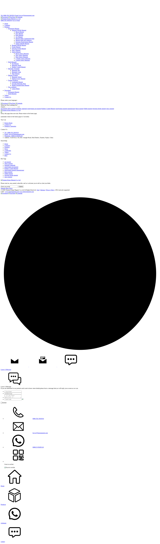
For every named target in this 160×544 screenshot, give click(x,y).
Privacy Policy (50, 190)
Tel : (11, 132)
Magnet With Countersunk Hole (25, 38)
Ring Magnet (19, 35)
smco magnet (110, 108)
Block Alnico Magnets (22, 53)
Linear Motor (16, 89)
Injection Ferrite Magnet (19, 48)
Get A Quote (16, 20)
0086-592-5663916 (6, 20)
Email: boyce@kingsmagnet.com (24, 15)
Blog (5, 155)
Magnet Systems (13, 75)
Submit (21, 186)
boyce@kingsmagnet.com (40, 433)
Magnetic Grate (16, 72)
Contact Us (7, 97)
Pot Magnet (15, 63)
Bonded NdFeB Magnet (19, 45)
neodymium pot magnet (34, 108)
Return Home (8, 123)
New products (12, 87)
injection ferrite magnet (99, 108)
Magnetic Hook (16, 65)
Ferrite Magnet (16, 47)
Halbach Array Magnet (18, 78)
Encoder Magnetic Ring (19, 83)
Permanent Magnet (13, 28)
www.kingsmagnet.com (12, 191)
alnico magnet (12, 108)
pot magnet (4, 108)
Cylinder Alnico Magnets (23, 58)
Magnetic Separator (14, 68)
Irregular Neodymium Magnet (24, 42)
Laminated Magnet (17, 82)
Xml (38, 190)
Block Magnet (20, 32)
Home (6, 23)
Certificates (7, 150)
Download (7, 90)
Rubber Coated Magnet (19, 67)
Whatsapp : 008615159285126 (13, 136)
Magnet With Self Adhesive (24, 40)
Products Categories (10, 126)
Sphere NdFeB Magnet (22, 43)
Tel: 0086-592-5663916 (8, 15)
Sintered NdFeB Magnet (19, 30)
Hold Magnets (12, 62)
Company (7, 25)
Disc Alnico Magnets (22, 55)
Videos (6, 95)
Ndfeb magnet (88, 108)
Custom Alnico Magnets (23, 60)
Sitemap (3, 188)
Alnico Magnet (16, 52)
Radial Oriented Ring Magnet (20, 85)
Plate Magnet (16, 73)
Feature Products (13, 80)
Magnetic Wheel (16, 77)
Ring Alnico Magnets (22, 57)
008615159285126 (38, 447)
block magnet (79, 108)
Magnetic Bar (16, 70)
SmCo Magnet (16, 50)
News (6, 149)
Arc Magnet (19, 37)
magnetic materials (21, 108)
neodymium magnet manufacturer (65, 108)
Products (7, 27)
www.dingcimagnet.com (26, 191)
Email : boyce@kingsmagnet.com (14, 134)
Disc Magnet (19, 33)
